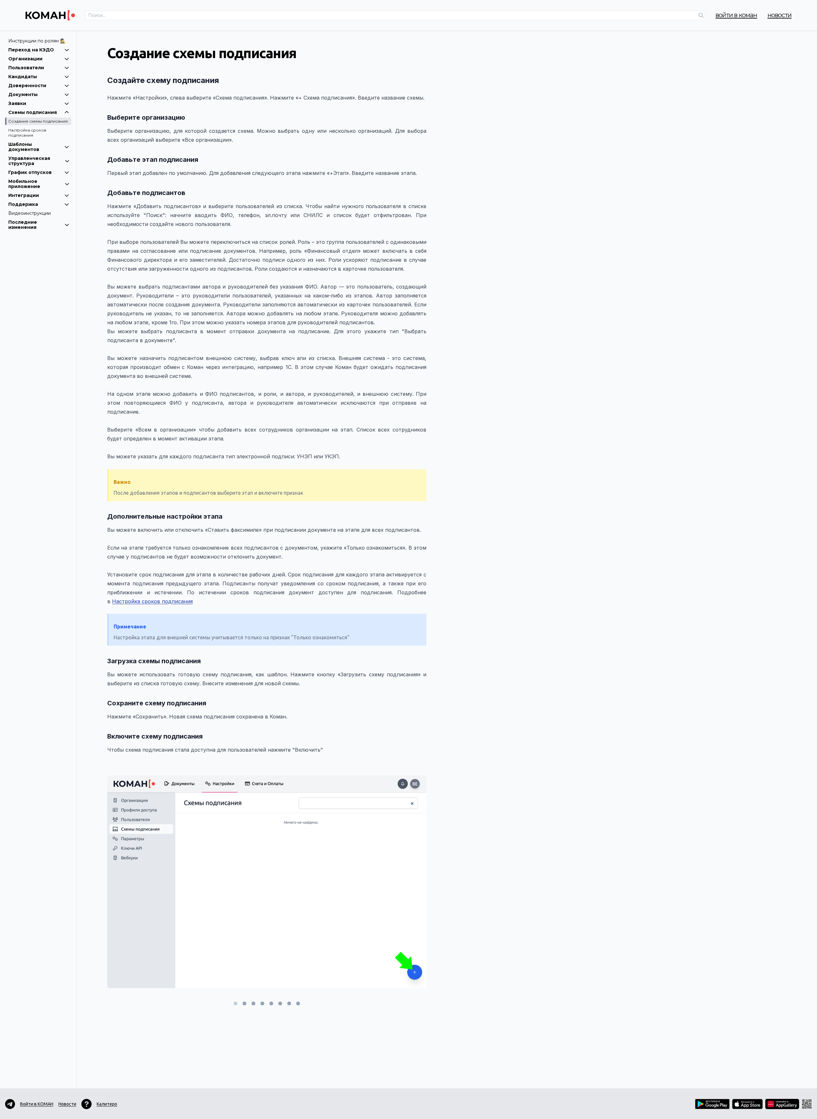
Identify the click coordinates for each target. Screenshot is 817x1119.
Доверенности (27, 85)
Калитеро (107, 1104)
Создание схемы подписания (38, 121)
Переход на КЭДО (31, 50)
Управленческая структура (29, 160)
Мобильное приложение (24, 183)
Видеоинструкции (29, 213)
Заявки (17, 103)
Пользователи (26, 68)
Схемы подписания (32, 112)
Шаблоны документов (23, 146)
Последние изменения (22, 224)
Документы (23, 94)
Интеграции (23, 195)
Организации (25, 59)
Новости (779, 15)
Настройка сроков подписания (27, 133)
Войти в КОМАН (736, 15)
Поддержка (23, 204)
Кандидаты (22, 76)
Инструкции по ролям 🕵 (36, 41)
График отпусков (30, 172)
